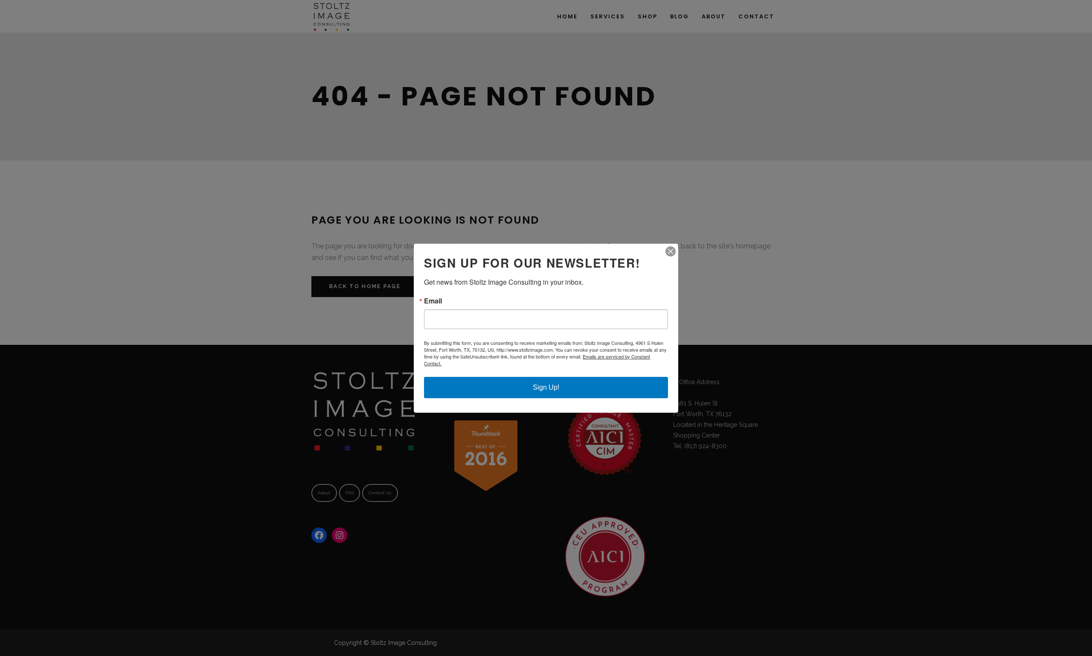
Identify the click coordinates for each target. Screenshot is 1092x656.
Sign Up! (546, 387)
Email (433, 300)
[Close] (670, 251)
